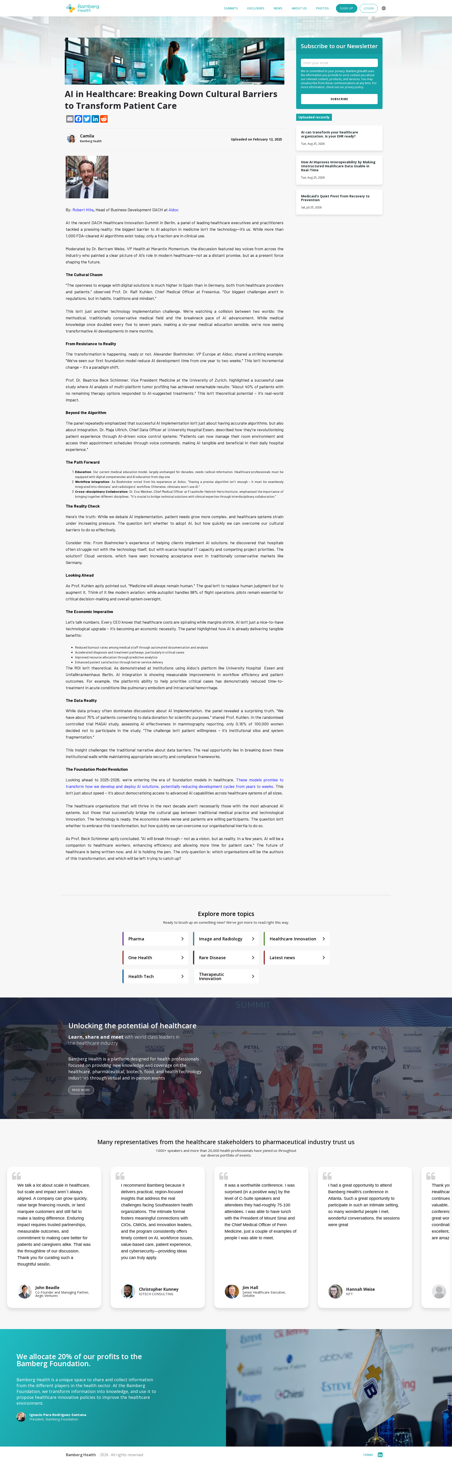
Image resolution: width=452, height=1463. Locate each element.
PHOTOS (322, 8)
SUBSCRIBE (339, 99)
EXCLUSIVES (255, 8)
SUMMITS (231, 8)
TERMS (368, 1454)
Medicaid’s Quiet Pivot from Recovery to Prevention (336, 198)
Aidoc (174, 209)
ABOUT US (299, 8)
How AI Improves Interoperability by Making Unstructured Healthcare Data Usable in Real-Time (338, 166)
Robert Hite (83, 209)
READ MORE (81, 1090)
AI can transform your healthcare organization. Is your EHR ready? (330, 134)
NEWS (278, 8)
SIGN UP (346, 8)
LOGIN (369, 8)
